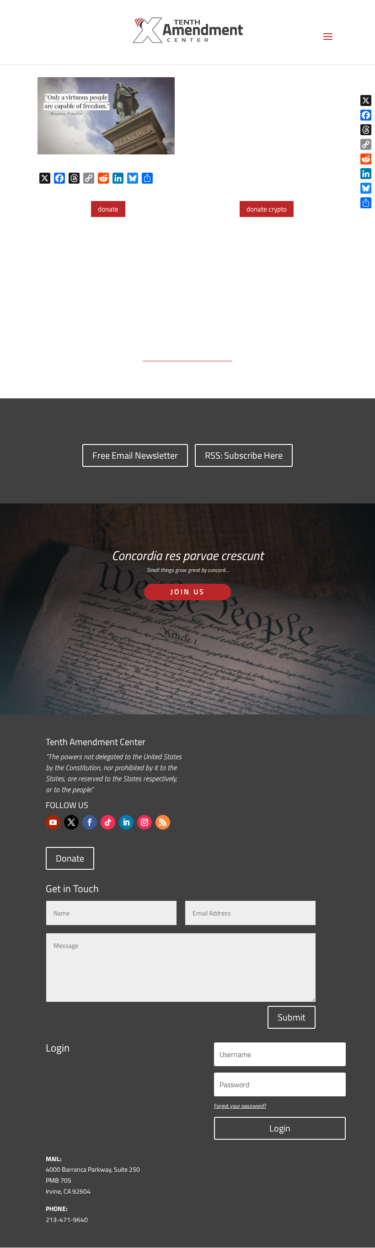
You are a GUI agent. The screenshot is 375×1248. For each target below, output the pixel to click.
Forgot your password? (240, 1105)
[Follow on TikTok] (108, 822)
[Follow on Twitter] (71, 822)
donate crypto (266, 209)
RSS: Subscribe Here (244, 455)
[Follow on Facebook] (89, 822)
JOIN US (188, 591)
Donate (70, 858)
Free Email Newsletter (135, 455)
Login (279, 1128)
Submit (291, 1017)
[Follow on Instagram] (144, 822)
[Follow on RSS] (162, 822)
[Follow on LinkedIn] (126, 822)
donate (108, 209)
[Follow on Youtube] (53, 822)
